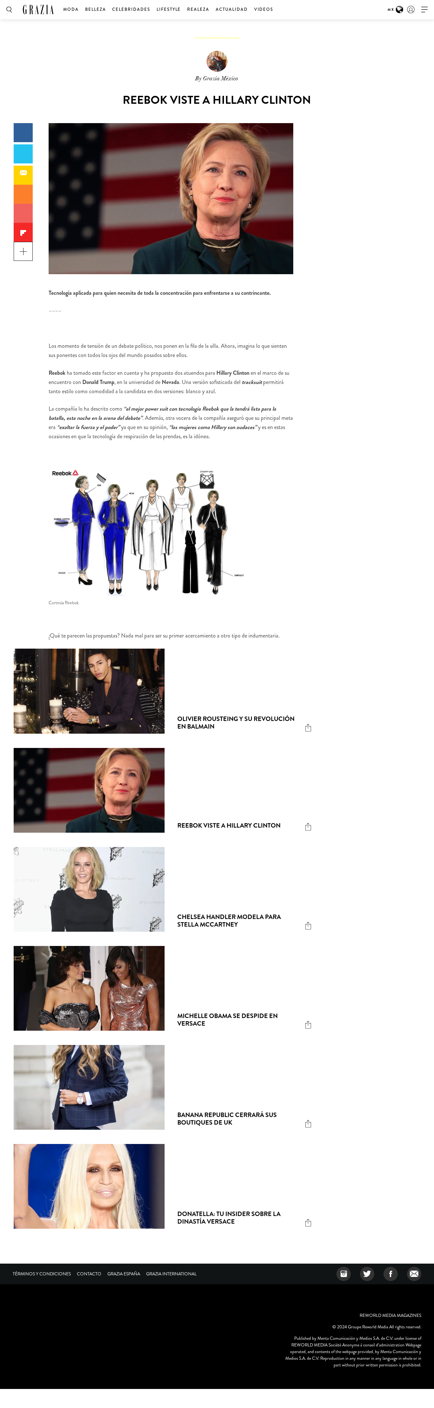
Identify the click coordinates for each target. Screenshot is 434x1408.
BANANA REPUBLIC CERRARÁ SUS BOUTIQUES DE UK (227, 1118)
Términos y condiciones (42, 1274)
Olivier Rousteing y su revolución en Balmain (236, 722)
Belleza (95, 9)
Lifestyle (169, 9)
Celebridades (131, 9)
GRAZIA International (171, 1274)
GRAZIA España (123, 1274)
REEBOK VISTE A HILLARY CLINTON (229, 825)
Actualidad (232, 9)
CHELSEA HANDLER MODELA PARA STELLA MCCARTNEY (229, 920)
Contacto (89, 1274)
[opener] (424, 10)
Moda (71, 9)
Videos (264, 9)
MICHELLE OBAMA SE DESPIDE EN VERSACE (227, 1019)
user (411, 9)
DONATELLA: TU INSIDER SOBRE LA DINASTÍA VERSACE (229, 1217)
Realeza (198, 9)
